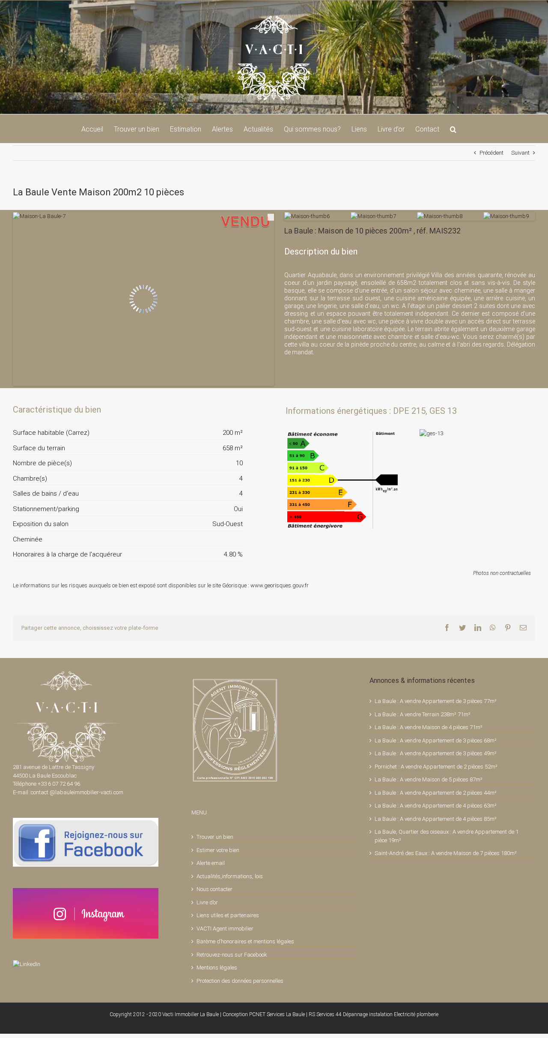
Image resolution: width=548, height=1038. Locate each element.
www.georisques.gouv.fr (279, 585)
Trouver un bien (215, 837)
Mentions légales (217, 967)
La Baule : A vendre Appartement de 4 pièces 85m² (436, 819)
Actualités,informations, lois (230, 876)
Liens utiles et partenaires (228, 915)
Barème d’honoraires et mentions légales (245, 941)
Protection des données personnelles (240, 981)
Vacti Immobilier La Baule (190, 1014)
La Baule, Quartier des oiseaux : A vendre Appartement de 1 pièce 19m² (446, 836)
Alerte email (211, 863)
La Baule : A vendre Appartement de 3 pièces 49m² (436, 753)
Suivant (520, 153)
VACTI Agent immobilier (225, 928)
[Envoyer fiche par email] (235, 409)
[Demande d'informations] (221, 409)
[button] (453, 128)
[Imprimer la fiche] (206, 409)
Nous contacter (214, 889)
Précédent (491, 153)
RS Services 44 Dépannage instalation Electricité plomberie (373, 1014)
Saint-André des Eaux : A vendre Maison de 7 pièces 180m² (446, 853)
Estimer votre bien (218, 850)
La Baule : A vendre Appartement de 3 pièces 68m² (436, 740)
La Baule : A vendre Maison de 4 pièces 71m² (428, 727)
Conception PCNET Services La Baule (264, 1014)
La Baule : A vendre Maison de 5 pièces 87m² (428, 779)
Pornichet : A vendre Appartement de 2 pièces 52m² (436, 766)
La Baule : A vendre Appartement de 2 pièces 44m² (436, 793)
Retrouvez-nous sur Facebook (232, 954)
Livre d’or (207, 902)
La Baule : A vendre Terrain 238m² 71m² (423, 714)
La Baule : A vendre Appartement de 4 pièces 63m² (436, 805)
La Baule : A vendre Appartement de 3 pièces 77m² (436, 701)
